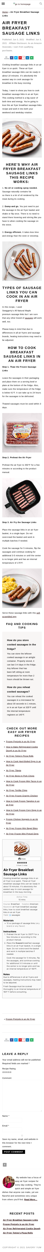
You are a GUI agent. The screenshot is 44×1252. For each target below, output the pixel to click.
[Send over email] (32, 57)
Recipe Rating (9, 1069)
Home (5, 12)
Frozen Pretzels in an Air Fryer (20, 741)
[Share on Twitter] (16, 57)
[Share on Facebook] (12, 57)
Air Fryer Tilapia (13, 770)
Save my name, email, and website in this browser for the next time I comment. (20, 1143)
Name (5, 1116)
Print (23, 859)
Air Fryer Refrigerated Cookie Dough (21, 1228)
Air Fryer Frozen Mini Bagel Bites (22, 828)
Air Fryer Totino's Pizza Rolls (19, 756)
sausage (29, 318)
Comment (7, 1078)
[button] (18, 863)
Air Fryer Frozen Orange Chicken (22, 796)
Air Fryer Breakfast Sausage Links (20, 1220)
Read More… (30, 1199)
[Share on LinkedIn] (27, 57)
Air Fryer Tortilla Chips (16, 790)
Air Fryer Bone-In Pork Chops (20, 776)
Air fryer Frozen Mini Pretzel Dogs (22, 834)
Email (5, 1126)
